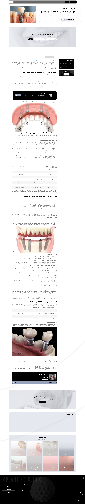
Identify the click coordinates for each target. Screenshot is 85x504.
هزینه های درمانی (35, 2)
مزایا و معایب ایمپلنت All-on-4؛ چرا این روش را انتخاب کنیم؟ (66, 64)
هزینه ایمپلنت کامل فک (66, 467)
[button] (60, 60)
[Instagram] (15, 382)
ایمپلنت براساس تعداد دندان (40, 60)
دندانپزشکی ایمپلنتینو (53, 60)
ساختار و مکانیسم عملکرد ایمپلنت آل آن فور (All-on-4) (66, 63)
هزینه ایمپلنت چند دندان (50, 467)
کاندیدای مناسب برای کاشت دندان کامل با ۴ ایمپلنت (66, 66)
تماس (16, 2)
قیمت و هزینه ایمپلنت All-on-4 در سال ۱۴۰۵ (66, 67)
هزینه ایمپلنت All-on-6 (34, 452)
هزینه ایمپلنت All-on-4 (18, 452)
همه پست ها (45, 379)
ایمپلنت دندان (56, 2)
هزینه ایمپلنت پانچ (18, 467)
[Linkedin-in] (13, 382)
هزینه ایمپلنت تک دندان (34, 467)
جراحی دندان (42, 2)
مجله (21, 2)
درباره (18, 2)
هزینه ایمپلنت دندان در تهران (50, 452)
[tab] (49, 57)
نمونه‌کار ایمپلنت (28, 2)
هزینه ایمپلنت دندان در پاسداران (66, 452)
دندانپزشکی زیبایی (49, 2)
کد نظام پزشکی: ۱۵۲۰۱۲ (53, 382)
